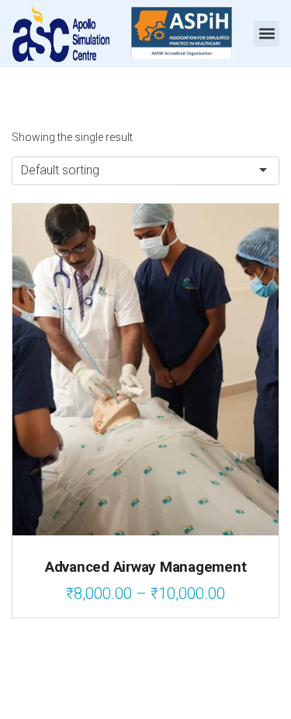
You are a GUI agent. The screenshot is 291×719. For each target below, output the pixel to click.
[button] (266, 33)
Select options (145, 485)
